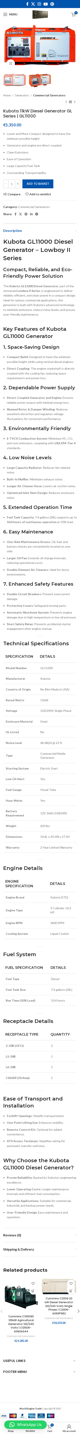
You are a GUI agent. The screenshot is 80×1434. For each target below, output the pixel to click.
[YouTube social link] (45, 4)
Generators (22, 95)
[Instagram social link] (39, 4)
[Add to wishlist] (33, 1283)
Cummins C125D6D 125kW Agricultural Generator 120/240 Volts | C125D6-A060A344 (21, 1324)
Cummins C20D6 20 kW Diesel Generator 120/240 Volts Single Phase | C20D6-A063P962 (59, 1306)
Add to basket (38, 183)
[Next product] (75, 102)
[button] (33, 1291)
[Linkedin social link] (31, 214)
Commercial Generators (49, 95)
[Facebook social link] (27, 4)
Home (7, 95)
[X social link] (33, 4)
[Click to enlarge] (10, 63)
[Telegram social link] (36, 214)
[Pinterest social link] (52, 4)
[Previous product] (66, 102)
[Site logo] (40, 14)
